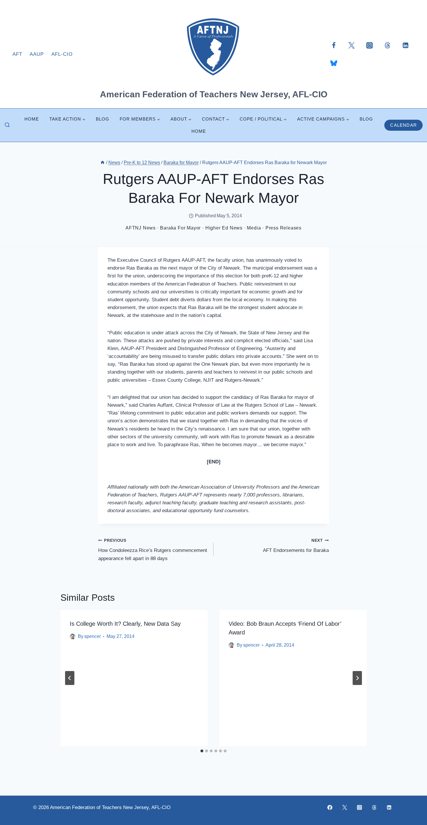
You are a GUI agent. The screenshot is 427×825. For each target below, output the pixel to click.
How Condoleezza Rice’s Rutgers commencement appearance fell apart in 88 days (152, 549)
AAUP (37, 54)
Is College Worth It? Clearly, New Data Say (125, 623)
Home (31, 118)
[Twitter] (351, 45)
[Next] (357, 678)
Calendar (403, 125)
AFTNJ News (140, 227)
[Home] (102, 162)
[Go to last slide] (69, 678)
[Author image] (73, 636)
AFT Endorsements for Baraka (296, 545)
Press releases (283, 227)
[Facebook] (333, 45)
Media (254, 227)
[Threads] (387, 45)
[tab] (201, 750)
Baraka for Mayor (180, 227)
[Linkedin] (405, 45)
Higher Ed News (224, 227)
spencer (92, 636)
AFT (17, 54)
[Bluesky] (333, 63)
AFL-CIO (62, 54)
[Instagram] (369, 45)
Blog (102, 118)
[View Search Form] (7, 125)
